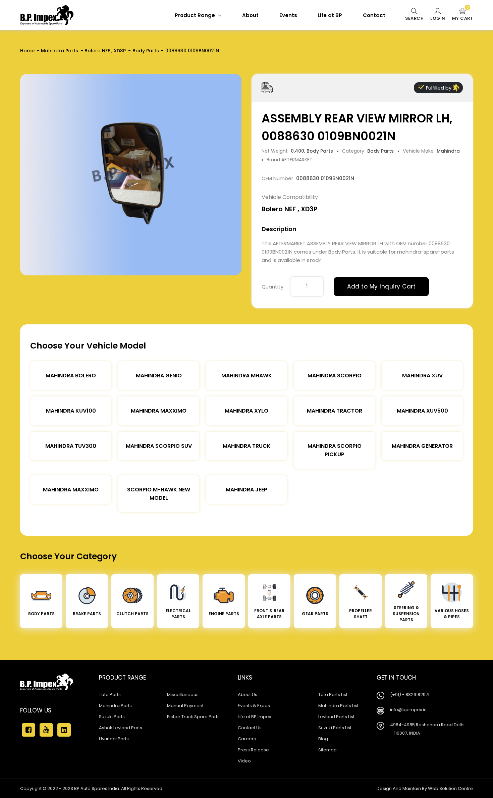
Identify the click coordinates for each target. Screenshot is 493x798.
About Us (247, 694)
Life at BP (330, 15)
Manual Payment (185, 705)
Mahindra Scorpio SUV (159, 446)
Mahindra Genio (159, 375)
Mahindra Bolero (71, 375)
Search (414, 18)
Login (437, 18)
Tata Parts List (332, 694)
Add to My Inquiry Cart (381, 286)
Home (27, 50)
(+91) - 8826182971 (409, 694)
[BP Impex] (46, 15)
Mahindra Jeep (246, 489)
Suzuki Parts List (334, 728)
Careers (247, 739)
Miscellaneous (183, 694)
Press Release (253, 750)
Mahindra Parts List (338, 705)
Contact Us (250, 728)
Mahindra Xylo (246, 411)
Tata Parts (110, 694)
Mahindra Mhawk (246, 375)
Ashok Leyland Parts (120, 728)
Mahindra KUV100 (71, 411)
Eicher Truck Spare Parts (193, 716)
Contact (374, 15)
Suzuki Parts (112, 716)
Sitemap (327, 750)
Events (288, 15)
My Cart (462, 14)
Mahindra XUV (422, 375)
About (250, 15)
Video (244, 761)
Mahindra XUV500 (422, 411)
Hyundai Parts (114, 739)
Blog (323, 739)
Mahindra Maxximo (158, 411)
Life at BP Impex (254, 716)
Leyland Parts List (336, 716)
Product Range (195, 15)
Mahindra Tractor (334, 411)
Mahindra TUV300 (70, 446)
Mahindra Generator (422, 446)
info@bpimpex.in (408, 709)
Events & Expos (254, 705)
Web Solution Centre (450, 788)
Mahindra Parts (59, 50)
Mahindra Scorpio (335, 375)
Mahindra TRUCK (247, 446)
